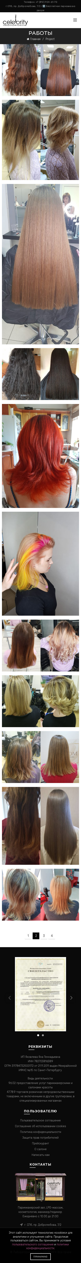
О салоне (40, 1149)
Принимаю (40, 1256)
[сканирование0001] (40, 994)
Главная (35, 39)
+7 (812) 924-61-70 (46, 2)
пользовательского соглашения (32, 1244)
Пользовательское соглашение (40, 1120)
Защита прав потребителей (40, 1137)
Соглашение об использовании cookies (40, 1126)
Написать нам (41, 1155)
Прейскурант (40, 1143)
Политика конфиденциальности (40, 1132)
